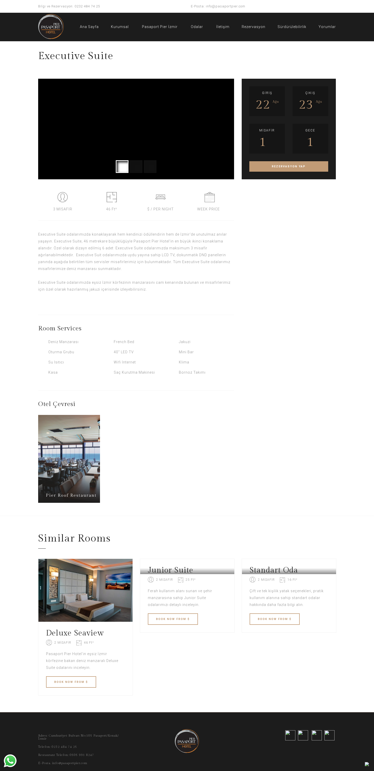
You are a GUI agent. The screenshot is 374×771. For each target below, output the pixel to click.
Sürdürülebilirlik (292, 27)
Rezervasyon (253, 27)
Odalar (197, 27)
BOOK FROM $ (71, 682)
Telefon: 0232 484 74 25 (57, 747)
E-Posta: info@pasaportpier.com (218, 6)
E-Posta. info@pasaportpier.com (62, 763)
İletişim (222, 27)
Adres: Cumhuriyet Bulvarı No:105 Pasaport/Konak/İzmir (78, 737)
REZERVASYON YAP (289, 166)
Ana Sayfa (89, 27)
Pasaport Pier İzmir (160, 27)
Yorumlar (327, 27)
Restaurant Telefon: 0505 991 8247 (66, 755)
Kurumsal (120, 27)
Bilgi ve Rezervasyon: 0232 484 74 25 (69, 6)
